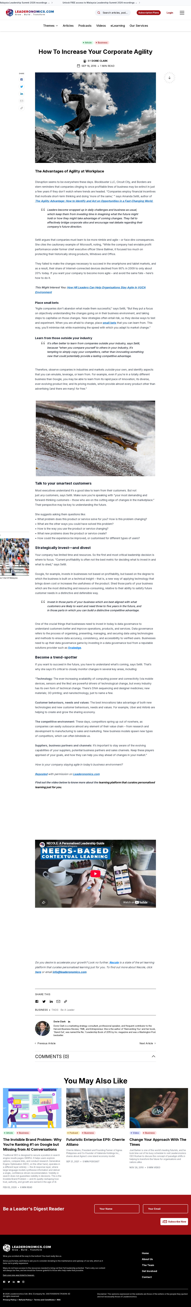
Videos (101, 25)
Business (102, 42)
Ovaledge (74, 647)
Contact (147, 1277)
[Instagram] (23, 1282)
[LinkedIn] (14, 1282)
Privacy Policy (9, 1300)
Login (170, 12)
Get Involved (149, 1271)
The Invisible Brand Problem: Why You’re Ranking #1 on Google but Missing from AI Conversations (32, 1144)
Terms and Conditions (44, 1300)
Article (88, 42)
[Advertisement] (95, 813)
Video (136, 1133)
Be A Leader (68, 1009)
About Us (147, 1259)
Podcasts (84, 25)
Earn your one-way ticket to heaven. (18, 1275)
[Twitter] (9, 1282)
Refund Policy (25, 1300)
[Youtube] (18, 1282)
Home (145, 1253)
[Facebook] (4, 1282)
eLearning (118, 25)
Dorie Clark (100, 60)
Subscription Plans (148, 12)
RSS (58, 1300)
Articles (68, 25)
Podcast (74, 1133)
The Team (148, 1265)
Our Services (139, 25)
